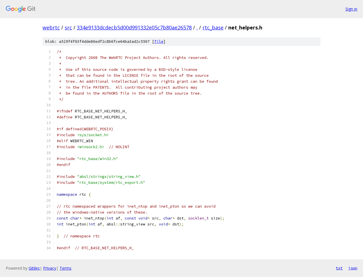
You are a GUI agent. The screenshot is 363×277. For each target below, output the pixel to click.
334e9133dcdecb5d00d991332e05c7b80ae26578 (134, 27)
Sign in (351, 9)
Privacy (49, 268)
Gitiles (34, 268)
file (158, 41)
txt (339, 267)
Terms (65, 268)
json (352, 267)
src (68, 27)
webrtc (51, 27)
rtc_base (212, 27)
